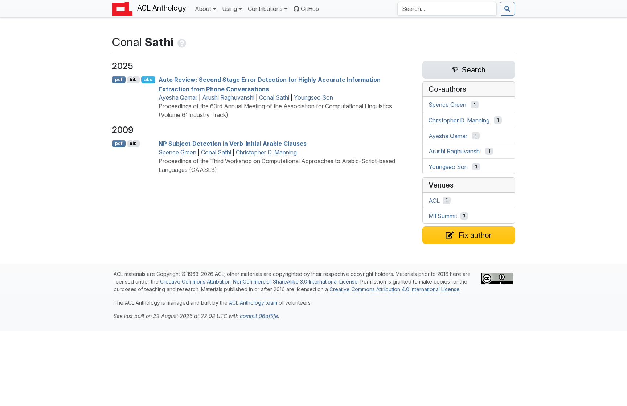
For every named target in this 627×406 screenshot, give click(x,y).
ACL (434, 200)
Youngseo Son (313, 97)
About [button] (203, 8)
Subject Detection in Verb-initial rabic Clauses (233, 143)
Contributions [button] (265, 8)
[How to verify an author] (181, 42)
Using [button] (229, 8)
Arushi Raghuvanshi (228, 97)
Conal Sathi (274, 97)
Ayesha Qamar (178, 97)
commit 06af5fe (259, 316)
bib (133, 79)
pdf (119, 79)
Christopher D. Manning (266, 152)
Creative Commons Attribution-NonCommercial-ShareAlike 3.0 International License (259, 281)
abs (148, 79)
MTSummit (443, 216)
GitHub (310, 8)
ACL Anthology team (253, 303)
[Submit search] (507, 9)
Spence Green (177, 152)
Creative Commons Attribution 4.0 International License (394, 289)
